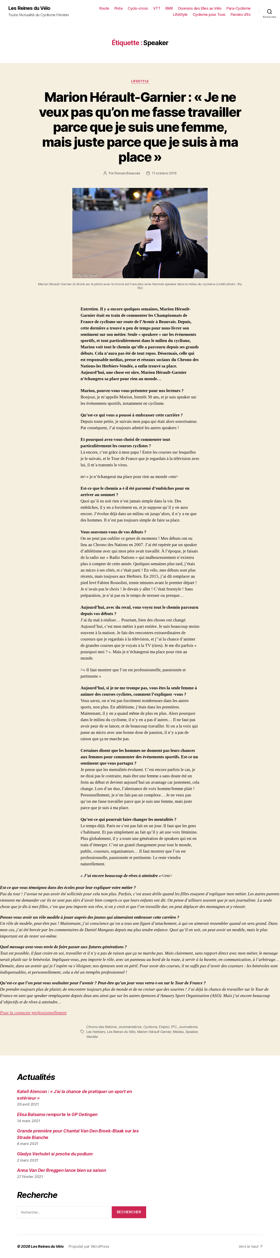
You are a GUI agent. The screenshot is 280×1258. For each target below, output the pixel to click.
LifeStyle (180, 14)
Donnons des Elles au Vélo (200, 8)
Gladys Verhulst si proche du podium (55, 1153)
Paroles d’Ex (241, 14)
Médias (178, 1032)
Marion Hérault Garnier (154, 1032)
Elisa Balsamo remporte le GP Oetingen (57, 1114)
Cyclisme (150, 1027)
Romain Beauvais (127, 173)
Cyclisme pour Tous (209, 14)
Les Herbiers (95, 1032)
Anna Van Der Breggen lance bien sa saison (61, 1170)
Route (104, 8)
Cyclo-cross (138, 8)
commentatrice (130, 1027)
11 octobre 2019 (164, 173)
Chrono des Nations (101, 1027)
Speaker (192, 1032)
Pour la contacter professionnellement (33, 1013)
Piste (118, 8)
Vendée (92, 1037)
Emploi (164, 1027)
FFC (174, 1027)
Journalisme (188, 1027)
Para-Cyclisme (239, 8)
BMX (169, 8)
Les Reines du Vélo (29, 8)
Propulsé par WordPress (88, 1246)
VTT (156, 8)
